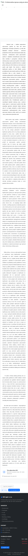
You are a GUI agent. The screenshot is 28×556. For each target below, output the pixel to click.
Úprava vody (10, 7)
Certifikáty (4, 519)
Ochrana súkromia (16, 554)
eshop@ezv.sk (6, 532)
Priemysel (4, 510)
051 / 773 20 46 (6, 530)
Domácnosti (5, 508)
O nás (3, 512)
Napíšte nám (6, 547)
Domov (4, 7)
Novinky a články (6, 517)
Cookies (9, 554)
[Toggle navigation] (2, 5)
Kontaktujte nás (15, 490)
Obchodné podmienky (8, 521)
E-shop (5, 490)
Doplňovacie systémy (20, 7)
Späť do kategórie (8, 486)
